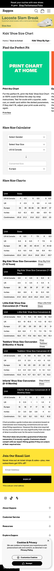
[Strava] (17, 498)
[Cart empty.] (42, 11)
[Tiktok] (11, 498)
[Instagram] (5, 498)
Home (5, 41)
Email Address (12, 470)
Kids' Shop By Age (40, 40)
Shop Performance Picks (31, 5)
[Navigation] (48, 11)
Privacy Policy (27, 550)
